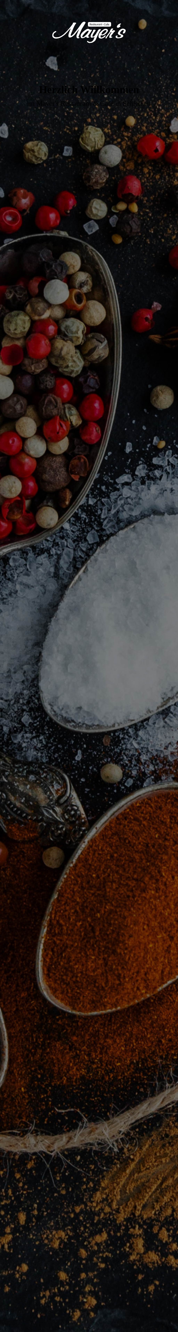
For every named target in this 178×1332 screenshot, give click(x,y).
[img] (89, 666)
